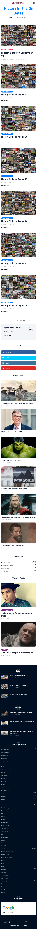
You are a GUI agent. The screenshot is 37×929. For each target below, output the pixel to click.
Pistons (3, 811)
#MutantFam (5, 764)
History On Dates (6, 562)
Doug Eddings (5, 825)
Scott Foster (4, 878)
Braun (3, 784)
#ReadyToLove (5, 761)
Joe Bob (3, 872)
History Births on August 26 (14, 305)
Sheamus (4, 775)
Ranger (3, 799)
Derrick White (5, 854)
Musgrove (4, 758)
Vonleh (3, 816)
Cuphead (3, 805)
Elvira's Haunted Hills (7, 851)
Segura (3, 793)
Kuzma (3, 884)
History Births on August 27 (14, 263)
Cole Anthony (5, 808)
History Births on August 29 (14, 179)
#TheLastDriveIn (6, 752)
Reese (3, 819)
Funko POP (4, 802)
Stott (2, 787)
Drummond (4, 837)
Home (10, 17)
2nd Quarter (4, 828)
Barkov (3, 840)
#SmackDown (5, 749)
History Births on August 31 (14, 94)
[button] (34, 3)
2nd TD (3, 834)
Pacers (3, 892)
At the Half (4, 881)
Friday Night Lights (6, 857)
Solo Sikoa (4, 846)
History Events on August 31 (18, 675)
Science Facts (5, 568)
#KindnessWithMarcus (7, 770)
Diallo (2, 863)
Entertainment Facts (7, 565)
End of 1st (4, 778)
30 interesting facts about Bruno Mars (22, 722)
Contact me (7, 335)
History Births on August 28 (14, 221)
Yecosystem (4, 887)
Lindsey (3, 869)
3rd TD (3, 889)
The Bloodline (5, 875)
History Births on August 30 (14, 137)
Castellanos (4, 755)
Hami (2, 866)
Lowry (3, 813)
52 (21, 320)
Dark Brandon (5, 822)
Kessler (3, 860)
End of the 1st (5, 790)
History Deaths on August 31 (18, 685)
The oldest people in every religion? (17, 653)
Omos (3, 772)
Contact (24, 925)
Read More (4, 100)
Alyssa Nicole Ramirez (8, 59)
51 (18, 320)
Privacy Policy (14, 925)
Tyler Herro (4, 831)
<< (7, 320)
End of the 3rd (5, 843)
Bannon (3, 796)
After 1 (3, 849)
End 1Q (3, 781)
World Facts (4, 571)
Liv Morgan (4, 767)
